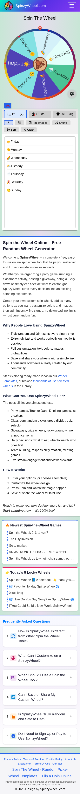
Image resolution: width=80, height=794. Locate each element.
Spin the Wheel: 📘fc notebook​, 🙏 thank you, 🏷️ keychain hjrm (42, 580)
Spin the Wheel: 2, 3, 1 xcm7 (28, 532)
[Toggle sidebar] (7, 105)
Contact (57, 763)
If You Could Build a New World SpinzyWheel (40, 605)
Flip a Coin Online (57, 776)
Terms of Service (33, 759)
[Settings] (72, 94)
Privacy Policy (12, 759)
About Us (70, 759)
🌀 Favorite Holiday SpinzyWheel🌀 (34, 586)
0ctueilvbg (16, 592)
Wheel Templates (22, 776)
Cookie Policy (54, 759)
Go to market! (18, 545)
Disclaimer (24, 763)
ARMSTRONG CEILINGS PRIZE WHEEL (38, 552)
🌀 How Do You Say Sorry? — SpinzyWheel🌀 (41, 599)
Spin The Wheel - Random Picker (40, 769)
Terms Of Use (41, 763)
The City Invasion (21, 539)
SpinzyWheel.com (31, 6)
